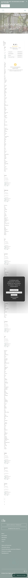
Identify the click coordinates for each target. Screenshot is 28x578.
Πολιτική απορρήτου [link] (14, 297)
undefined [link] (14, 298)
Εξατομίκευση (14, 294)
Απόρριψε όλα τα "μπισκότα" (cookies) (14, 292)
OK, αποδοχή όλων (14, 290)
